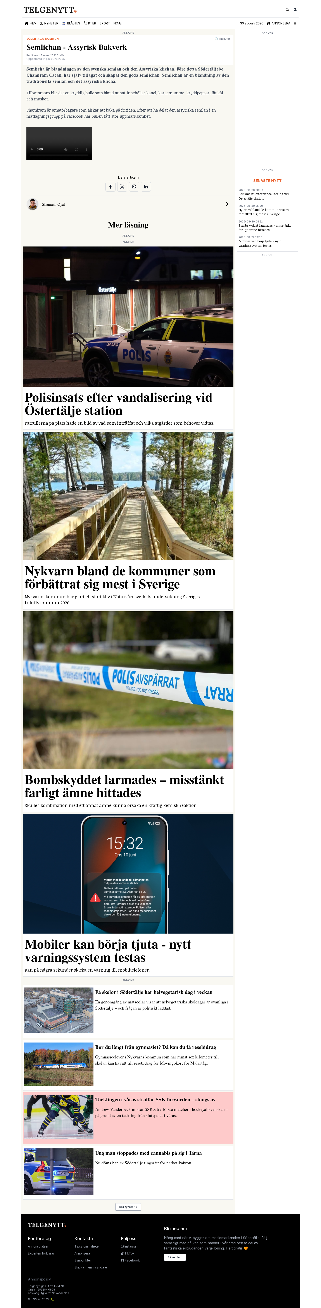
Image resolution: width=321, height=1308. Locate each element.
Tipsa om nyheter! (87, 1246)
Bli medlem (175, 1257)
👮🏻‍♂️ (71, 23)
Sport (105, 23)
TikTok (129, 1253)
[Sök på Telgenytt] (287, 9)
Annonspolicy (39, 1279)
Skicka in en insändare (90, 1267)
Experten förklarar (41, 1253)
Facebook (132, 1260)
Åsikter (90, 23)
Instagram (131, 1246)
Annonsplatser (38, 1246)
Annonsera (82, 1253)
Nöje (118, 23)
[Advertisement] (267, 100)
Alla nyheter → (128, 1206)
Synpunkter (82, 1260)
